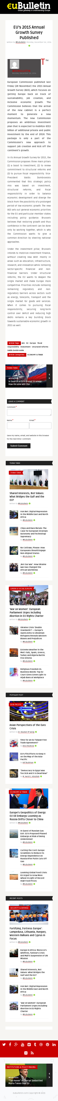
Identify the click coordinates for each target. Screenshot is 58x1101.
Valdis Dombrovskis (15, 350)
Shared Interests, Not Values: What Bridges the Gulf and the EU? (27, 497)
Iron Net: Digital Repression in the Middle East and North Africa (34, 514)
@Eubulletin (21, 42)
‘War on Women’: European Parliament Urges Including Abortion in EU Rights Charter (26, 613)
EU (27, 343)
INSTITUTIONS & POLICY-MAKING (21, 1067)
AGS (23, 343)
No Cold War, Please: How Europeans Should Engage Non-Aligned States (33, 550)
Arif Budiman (28, 763)
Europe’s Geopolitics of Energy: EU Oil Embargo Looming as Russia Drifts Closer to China (28, 816)
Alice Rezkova (28, 746)
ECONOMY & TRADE (35, 355)
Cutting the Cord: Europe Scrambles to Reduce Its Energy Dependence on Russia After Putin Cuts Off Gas (33, 856)
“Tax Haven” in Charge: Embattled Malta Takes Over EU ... (26, 1082)
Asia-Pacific (15, 704)
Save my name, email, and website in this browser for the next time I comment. (28, 437)
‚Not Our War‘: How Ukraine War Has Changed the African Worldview (33, 567)
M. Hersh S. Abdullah (31, 777)
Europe (33, 343)
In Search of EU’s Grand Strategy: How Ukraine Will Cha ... (25, 383)
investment (25, 347)
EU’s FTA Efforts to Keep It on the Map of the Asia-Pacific (32, 757)
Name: (10, 420)
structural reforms (40, 347)
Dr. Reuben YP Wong (26, 732)
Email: (32, 420)
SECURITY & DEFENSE (19, 908)
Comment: (12, 407)
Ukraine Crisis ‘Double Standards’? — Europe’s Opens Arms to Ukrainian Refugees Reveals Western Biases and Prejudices (33, 633)
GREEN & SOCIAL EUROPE (21, 588)
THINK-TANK (12, 368)
